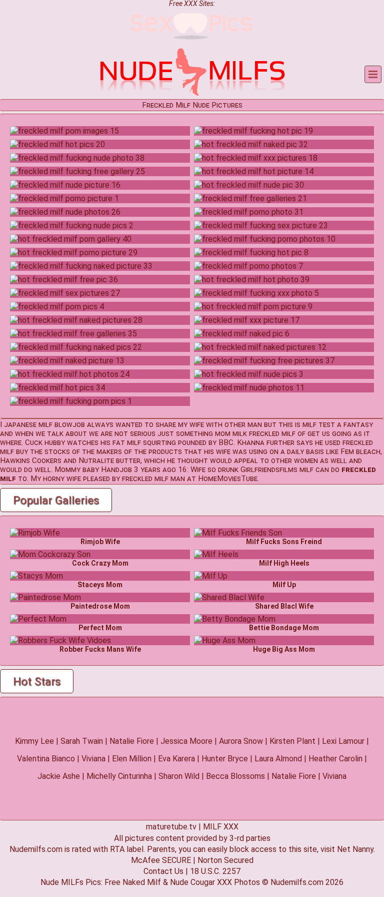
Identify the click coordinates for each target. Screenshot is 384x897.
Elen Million (132, 758)
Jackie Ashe (59, 776)
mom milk (231, 433)
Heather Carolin (335, 758)
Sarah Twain (81, 741)
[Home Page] (192, 94)
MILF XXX (220, 826)
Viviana (94, 758)
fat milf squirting (144, 442)
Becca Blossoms (235, 776)
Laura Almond (278, 758)
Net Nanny (355, 849)
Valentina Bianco (46, 758)
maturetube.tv (171, 826)
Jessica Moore (186, 741)
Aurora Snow (241, 741)
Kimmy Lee (34, 741)
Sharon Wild (179, 776)
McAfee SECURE (161, 860)
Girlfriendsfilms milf (277, 469)
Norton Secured (226, 860)
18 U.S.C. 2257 (215, 871)
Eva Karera (176, 758)
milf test (318, 424)
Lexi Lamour (343, 741)
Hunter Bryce (225, 758)
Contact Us (164, 871)
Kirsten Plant (293, 741)
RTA (117, 849)
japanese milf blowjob (44, 424)
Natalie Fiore (132, 741)
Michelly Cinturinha (119, 776)
